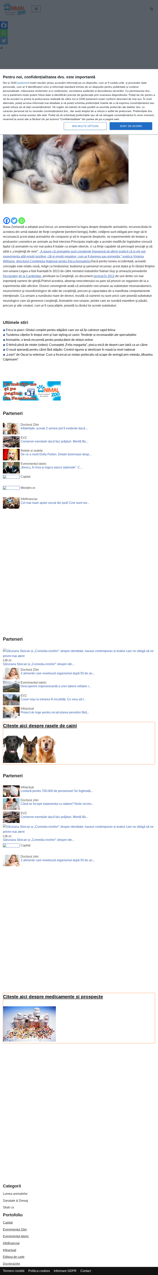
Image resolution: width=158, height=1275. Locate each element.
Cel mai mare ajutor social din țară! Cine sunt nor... (55, 502)
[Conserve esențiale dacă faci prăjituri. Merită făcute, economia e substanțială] (11, 442)
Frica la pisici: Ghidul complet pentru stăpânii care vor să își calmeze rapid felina (60, 330)
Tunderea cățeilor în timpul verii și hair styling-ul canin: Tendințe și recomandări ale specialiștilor (71, 334)
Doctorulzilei (11, 1263)
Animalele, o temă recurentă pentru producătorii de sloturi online (49, 339)
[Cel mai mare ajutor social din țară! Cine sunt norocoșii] (11, 503)
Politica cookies (39, 1270)
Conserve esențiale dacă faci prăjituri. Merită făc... (54, 441)
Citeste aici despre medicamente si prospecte (53, 996)
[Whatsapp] (21, 220)
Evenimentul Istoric (16, 1236)
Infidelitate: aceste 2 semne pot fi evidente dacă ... (54, 428)
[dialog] (79, 102)
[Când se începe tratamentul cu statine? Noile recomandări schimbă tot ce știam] (11, 804)
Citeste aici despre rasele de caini (40, 725)
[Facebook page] (32, 399)
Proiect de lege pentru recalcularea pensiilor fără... (55, 712)
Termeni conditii (13, 1270)
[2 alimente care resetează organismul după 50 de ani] (11, 674)
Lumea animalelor (15, 1193)
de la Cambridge (29, 276)
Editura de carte (13, 1256)
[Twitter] (14, 220)
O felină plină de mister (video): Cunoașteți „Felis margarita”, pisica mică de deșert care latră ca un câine (77, 344)
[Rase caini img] (29, 761)
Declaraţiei (10, 276)
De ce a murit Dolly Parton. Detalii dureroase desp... (56, 454)
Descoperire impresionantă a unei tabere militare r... (56, 686)
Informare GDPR (65, 1270)
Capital (8, 1222)
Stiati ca (8, 1207)
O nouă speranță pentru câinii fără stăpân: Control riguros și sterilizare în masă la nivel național (70, 349)
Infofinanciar (11, 1243)
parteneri (22, 82)
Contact (85, 1270)
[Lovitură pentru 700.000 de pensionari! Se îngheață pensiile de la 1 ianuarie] (11, 791)
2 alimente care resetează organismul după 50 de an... (58, 673)
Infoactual (9, 1250)
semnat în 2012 (103, 276)
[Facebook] (6, 220)
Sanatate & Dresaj (15, 1200)
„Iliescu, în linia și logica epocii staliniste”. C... (51, 467)
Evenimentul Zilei (15, 1229)
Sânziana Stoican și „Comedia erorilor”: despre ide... (38, 664)
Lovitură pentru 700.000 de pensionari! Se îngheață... (57, 791)
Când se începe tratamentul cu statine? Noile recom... (57, 803)
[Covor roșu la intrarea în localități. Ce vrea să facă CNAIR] (11, 700)
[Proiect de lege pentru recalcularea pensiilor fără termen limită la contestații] (11, 713)
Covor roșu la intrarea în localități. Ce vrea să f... (53, 699)
